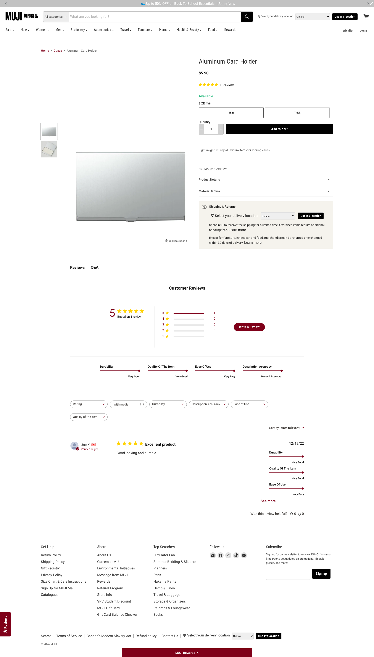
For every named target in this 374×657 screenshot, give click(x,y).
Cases (58, 50)
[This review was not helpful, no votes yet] (299, 514)
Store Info (104, 595)
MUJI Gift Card (108, 608)
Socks (158, 614)
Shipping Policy (53, 562)
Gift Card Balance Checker (117, 614)
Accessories (103, 30)
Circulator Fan (164, 555)
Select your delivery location (277, 16)
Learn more (237, 230)
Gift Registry (50, 568)
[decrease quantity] (201, 129)
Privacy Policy (51, 575)
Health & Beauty (188, 30)
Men (58, 30)
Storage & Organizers (169, 601)
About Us (104, 555)
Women (41, 30)
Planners (160, 568)
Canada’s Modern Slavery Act (109, 636)
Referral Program (110, 588)
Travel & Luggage (166, 595)
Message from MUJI (112, 575)
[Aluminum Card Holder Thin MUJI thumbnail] (49, 131)
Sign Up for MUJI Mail (57, 588)
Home (163, 30)
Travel (125, 30)
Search (46, 636)
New (24, 30)
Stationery (78, 30)
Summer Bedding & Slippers (174, 562)
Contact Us (169, 636)
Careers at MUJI (109, 562)
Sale (8, 30)
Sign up (321, 574)
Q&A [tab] (94, 267)
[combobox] (89, 404)
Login (363, 30)
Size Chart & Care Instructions (63, 581)
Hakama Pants (164, 581)
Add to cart (279, 129)
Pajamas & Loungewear (171, 608)
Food (212, 30)
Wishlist (348, 30)
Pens (157, 575)
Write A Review (249, 326)
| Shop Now (226, 4)
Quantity (204, 122)
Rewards (230, 30)
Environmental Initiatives (116, 568)
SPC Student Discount (114, 601)
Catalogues (49, 595)
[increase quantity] (220, 129)
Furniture (144, 30)
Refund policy (146, 636)
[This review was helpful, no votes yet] (291, 514)
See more (268, 501)
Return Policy (51, 555)
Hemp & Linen (164, 588)
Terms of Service (69, 636)
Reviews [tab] (77, 267)
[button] (187, 652)
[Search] (247, 17)
